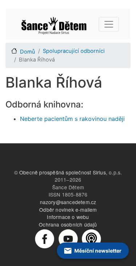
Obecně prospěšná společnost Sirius (62, 172)
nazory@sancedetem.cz (68, 202)
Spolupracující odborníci (74, 51)
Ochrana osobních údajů (68, 224)
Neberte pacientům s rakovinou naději (72, 118)
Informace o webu (68, 216)
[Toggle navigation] (109, 24)
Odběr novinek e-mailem (67, 209)
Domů (27, 51)
